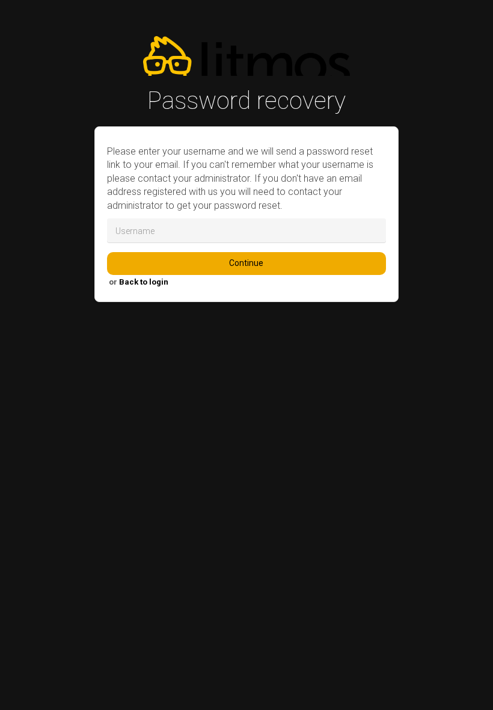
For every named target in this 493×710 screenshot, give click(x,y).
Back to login (143, 281)
